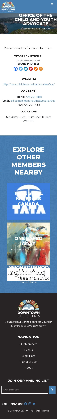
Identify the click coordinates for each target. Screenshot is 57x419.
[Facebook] (15, 69)
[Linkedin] (25, 69)
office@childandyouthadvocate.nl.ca (32, 100)
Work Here (28, 355)
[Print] (36, 69)
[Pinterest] (30, 69)
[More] (41, 69)
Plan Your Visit (28, 361)
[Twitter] (20, 69)
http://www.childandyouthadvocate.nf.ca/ (29, 84)
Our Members (28, 344)
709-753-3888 (33, 96)
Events (28, 350)
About (28, 367)
